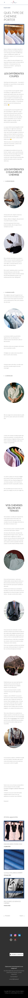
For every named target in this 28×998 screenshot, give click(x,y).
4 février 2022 (7, 905)
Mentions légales (20, 991)
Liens (21, 993)
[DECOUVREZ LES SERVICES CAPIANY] (14, 888)
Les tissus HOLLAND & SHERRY (13, 873)
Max (18, 993)
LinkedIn (16, 788)
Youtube (6, 790)
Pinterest (20, 788)
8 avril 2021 (7, 7)
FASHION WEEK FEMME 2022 (13, 844)
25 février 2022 (7, 875)
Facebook (6, 788)
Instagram (11, 788)
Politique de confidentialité (11, 993)
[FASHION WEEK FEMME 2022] (14, 831)
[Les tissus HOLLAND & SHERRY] (14, 859)
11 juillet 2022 (7, 846)
